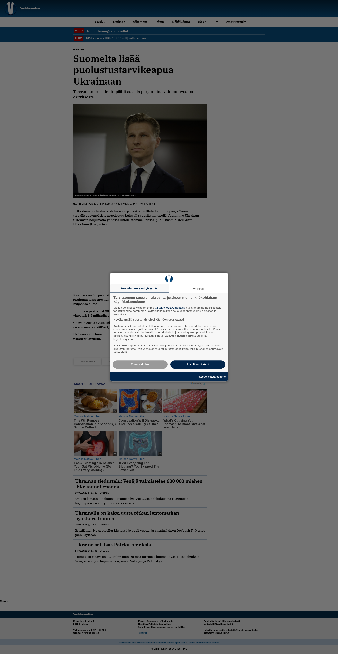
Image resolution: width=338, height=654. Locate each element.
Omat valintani (140, 364)
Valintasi (198, 288)
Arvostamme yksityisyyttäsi (139, 288)
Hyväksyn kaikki (198, 364)
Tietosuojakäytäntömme (211, 376)
